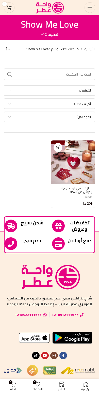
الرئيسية (89, 49)
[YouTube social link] (45, 355)
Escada (87, 197)
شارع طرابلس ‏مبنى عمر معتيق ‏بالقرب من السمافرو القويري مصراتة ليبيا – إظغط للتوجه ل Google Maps (49, 301)
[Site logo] (49, 7)
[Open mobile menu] (90, 8)
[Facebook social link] (63, 355)
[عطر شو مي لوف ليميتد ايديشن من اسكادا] (73, 162)
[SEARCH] (9, 74)
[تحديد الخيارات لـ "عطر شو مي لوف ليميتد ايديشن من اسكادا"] (58, 147)
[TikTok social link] (36, 355)
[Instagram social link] (54, 355)
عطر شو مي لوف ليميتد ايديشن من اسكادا (76, 190)
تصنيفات (51, 34)
